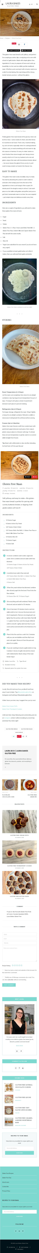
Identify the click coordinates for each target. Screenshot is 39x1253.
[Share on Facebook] (24, 44)
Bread (19, 18)
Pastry (17, 1113)
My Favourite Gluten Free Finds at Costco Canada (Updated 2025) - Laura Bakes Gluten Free (19, 914)
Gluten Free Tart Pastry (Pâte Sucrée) (23, 1109)
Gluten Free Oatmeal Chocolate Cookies (23, 1086)
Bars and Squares (20, 1125)
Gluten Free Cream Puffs (9, 706)
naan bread (19, 732)
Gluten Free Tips (6, 1177)
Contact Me (5, 1186)
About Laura (5, 1182)
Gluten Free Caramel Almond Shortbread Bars (23, 1120)
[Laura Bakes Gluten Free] (13, 4)
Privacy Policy (6, 1191)
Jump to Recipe (14, 50)
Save (15, 43)
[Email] (19, 44)
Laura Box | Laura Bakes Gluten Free (16, 752)
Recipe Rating (6, 965)
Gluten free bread (12, 729)
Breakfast (18, 1100)
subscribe (10, 980)
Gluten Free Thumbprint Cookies (12, 709)
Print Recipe (27, 50)
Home (1, 38)
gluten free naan (26, 729)
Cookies (17, 1090)
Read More (19, 1045)
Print (28, 477)
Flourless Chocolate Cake (8, 796)
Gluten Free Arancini (32, 796)
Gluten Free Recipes (8, 1173)
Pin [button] (36, 477)
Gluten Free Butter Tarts (19, 896)
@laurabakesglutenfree (25, 692)
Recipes (7, 38)
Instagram (7, 718)
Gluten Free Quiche (23, 1097)
